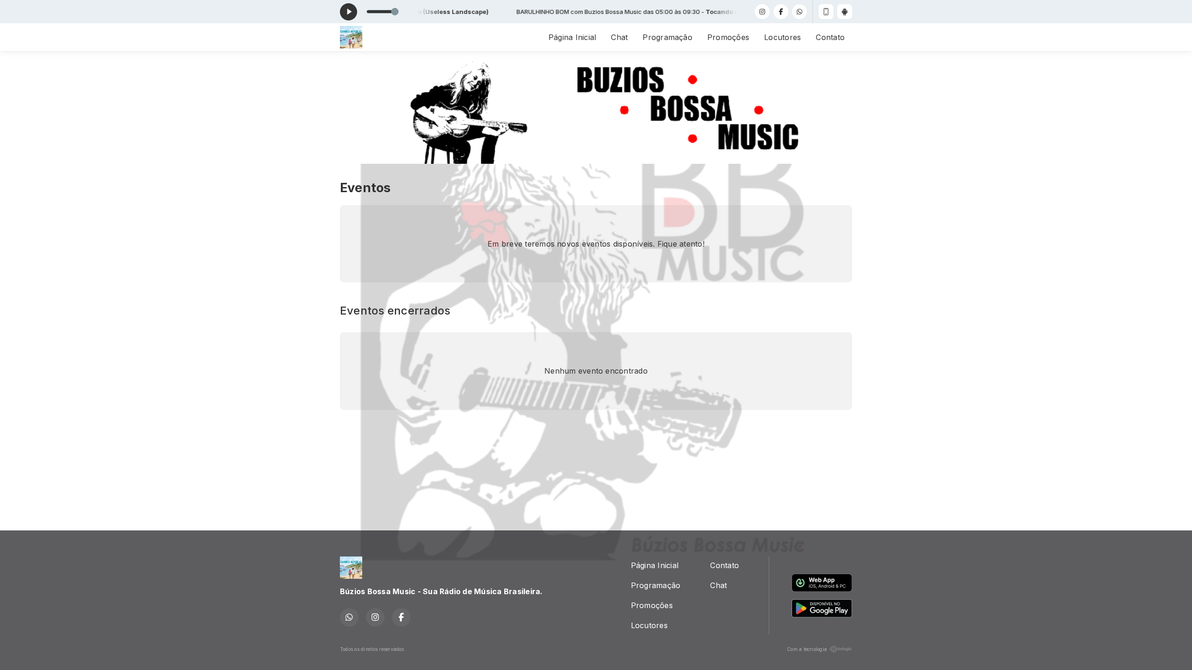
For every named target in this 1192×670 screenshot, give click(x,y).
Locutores (782, 37)
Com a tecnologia (807, 649)
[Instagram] (762, 11)
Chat (619, 37)
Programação (667, 37)
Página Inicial (572, 37)
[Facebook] (780, 11)
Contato (830, 37)
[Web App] (826, 11)
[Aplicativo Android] (844, 11)
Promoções (728, 37)
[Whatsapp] (799, 11)
